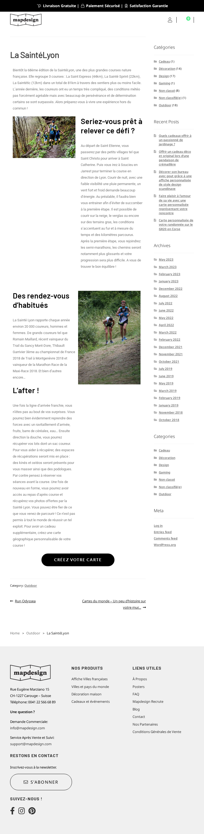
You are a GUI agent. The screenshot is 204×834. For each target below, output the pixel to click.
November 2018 (171, 412)
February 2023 (169, 274)
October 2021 (169, 361)
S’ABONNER (44, 782)
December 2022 (170, 289)
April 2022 (166, 325)
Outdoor (30, 585)
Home (15, 633)
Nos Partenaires (145, 724)
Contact (139, 716)
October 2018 (169, 420)
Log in (158, 526)
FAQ (136, 694)
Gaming (164, 83)
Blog (136, 709)
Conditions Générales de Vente (157, 731)
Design (164, 76)
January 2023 (168, 281)
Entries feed (163, 532)
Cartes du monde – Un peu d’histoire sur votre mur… (114, 604)
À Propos (140, 679)
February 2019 (169, 398)
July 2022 (165, 303)
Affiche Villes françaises (89, 679)
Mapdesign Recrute (148, 701)
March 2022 (168, 332)
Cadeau (164, 61)
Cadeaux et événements (90, 701)
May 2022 (166, 318)
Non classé (167, 91)
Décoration (167, 69)
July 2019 (165, 369)
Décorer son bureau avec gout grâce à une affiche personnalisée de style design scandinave (175, 180)
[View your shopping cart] (185, 20)
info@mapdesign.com (27, 728)
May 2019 (166, 383)
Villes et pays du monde (90, 686)
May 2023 (166, 259)
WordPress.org (165, 545)
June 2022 (166, 310)
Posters (138, 686)
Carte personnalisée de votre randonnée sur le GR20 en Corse (176, 224)
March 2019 (168, 391)
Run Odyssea (25, 600)
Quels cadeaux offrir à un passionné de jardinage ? (175, 140)
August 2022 (168, 296)
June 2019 (166, 376)
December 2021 (170, 347)
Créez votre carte (78, 560)
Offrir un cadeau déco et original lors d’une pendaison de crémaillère (175, 158)
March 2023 (168, 267)
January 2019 (168, 405)
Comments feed (165, 538)
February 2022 (169, 339)
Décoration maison (86, 694)
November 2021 (171, 354)
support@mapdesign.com (31, 743)
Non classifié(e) (170, 98)
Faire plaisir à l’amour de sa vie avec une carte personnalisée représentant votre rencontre (175, 204)
